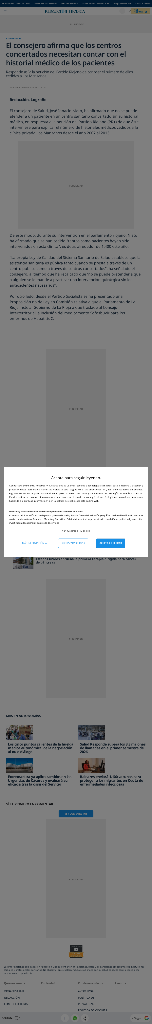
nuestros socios (57, 485)
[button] (76, 531)
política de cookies (66, 500)
